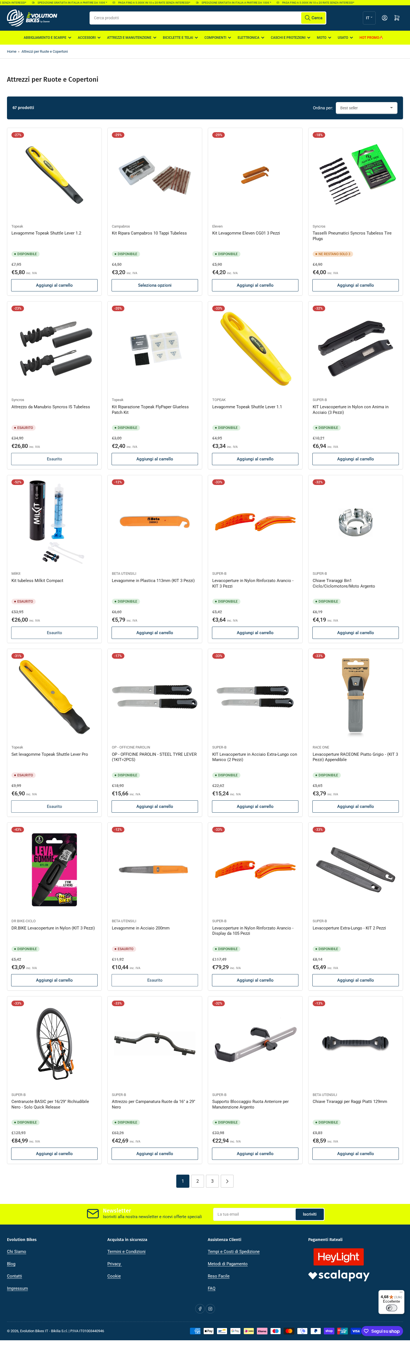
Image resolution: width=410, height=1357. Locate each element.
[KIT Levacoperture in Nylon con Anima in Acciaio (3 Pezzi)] (356, 349)
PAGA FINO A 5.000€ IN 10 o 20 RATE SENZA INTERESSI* (141, 2)
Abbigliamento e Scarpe (45, 38)
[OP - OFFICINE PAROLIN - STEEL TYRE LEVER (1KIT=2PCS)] (155, 696)
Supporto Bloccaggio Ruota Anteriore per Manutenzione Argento (250, 1104)
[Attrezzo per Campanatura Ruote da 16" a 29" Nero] (155, 1043)
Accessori (87, 38)
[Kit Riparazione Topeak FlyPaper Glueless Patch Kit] (155, 349)
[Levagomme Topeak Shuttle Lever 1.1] (255, 349)
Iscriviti (310, 1214)
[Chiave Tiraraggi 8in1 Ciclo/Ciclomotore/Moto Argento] (356, 522)
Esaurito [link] (54, 632)
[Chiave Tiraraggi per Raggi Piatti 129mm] (356, 1043)
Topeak (17, 226)
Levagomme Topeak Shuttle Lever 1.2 (46, 233)
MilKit (15, 573)
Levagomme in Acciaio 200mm (141, 928)
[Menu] (401, 1293)
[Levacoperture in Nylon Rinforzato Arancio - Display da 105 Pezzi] (255, 870)
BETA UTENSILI (124, 573)
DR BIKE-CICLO (23, 921)
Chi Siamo (16, 1251)
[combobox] (208, 18)
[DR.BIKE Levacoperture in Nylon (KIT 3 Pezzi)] (54, 870)
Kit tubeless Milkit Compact (37, 580)
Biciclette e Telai (178, 38)
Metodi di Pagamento (228, 1263)
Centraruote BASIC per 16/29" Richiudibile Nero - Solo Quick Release (50, 1104)
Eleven (217, 226)
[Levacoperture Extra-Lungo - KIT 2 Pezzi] (356, 870)
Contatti (14, 1276)
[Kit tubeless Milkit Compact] (54, 522)
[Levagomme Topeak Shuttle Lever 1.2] (54, 175)
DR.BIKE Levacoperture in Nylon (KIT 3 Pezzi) (53, 928)
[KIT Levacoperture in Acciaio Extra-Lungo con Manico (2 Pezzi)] (255, 696)
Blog (11, 1263)
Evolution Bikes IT (34, 1331)
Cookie (114, 1276)
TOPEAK (219, 400)
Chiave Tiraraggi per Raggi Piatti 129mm (350, 1101)
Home (11, 51)
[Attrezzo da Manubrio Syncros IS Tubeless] (54, 349)
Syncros (319, 226)
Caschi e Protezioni (288, 38)
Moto (321, 38)
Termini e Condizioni (126, 1251)
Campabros (121, 226)
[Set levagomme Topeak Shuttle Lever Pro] (54, 696)
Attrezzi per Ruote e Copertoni (44, 51)
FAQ (211, 1288)
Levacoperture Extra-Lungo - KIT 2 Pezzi (349, 928)
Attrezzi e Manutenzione (129, 38)
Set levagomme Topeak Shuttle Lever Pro (49, 754)
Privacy (114, 1263)
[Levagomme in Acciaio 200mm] (155, 870)
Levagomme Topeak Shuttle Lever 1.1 (247, 406)
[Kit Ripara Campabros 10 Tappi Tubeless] (155, 175)
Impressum (17, 1288)
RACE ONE (321, 747)
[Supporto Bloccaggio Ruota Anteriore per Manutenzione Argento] (255, 1043)
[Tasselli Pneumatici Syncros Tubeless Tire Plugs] (356, 175)
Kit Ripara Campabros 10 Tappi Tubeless (149, 233)
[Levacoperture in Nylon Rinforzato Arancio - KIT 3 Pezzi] (255, 522)
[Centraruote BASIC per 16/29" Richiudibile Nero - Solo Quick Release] (54, 1043)
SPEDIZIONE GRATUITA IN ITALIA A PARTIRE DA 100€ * (59, 2)
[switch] (391, 1308)
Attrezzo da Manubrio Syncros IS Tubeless (50, 406)
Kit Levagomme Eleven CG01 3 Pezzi (246, 233)
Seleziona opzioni (155, 285)
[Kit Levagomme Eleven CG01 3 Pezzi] (255, 175)
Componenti (215, 38)
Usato (343, 38)
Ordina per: (323, 107)
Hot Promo (369, 38)
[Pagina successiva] (227, 1181)
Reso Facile (219, 1276)
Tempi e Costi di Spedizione (234, 1251)
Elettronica (248, 38)
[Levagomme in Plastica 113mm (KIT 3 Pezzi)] (155, 522)
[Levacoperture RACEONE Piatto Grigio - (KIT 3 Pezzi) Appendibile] (356, 696)
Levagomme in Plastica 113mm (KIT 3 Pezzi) (153, 580)
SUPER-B (320, 400)
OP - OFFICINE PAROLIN (131, 747)
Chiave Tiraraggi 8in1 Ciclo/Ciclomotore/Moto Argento (344, 583)
